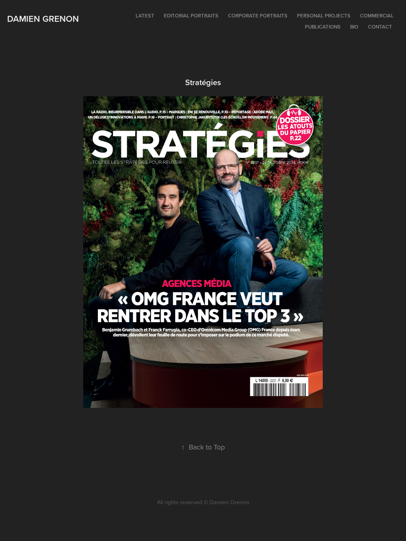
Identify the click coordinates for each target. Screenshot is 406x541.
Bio (354, 26)
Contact (380, 26)
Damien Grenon (43, 18)
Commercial (377, 15)
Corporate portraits (257, 15)
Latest (145, 15)
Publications (323, 26)
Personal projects (323, 15)
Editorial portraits (191, 15)
